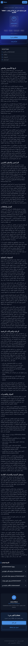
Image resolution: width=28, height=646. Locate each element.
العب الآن (24, 2)
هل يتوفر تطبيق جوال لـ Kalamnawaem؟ (11, 580)
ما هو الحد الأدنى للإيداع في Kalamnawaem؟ (12, 571)
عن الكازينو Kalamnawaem (9, 51)
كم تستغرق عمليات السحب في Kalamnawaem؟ (13, 576)
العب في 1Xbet (14, 37)
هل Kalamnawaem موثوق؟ (8, 566)
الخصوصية (13, 643)
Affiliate (18, 643)
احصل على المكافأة (14, 627)
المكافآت (5, 54)
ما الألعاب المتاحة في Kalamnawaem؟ (11, 585)
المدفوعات (6, 57)
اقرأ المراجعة (14, 41)
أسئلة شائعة (6, 59)
